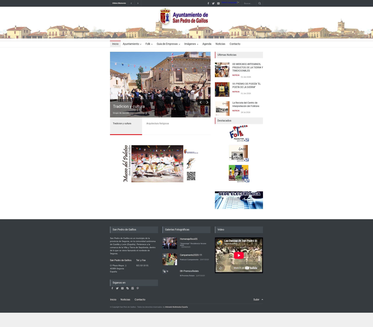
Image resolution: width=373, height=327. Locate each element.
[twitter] (213, 3)
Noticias (220, 43)
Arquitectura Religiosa (132, 106)
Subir (256, 299)
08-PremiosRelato (189, 271)
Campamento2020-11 (191, 255)
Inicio (115, 43)
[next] (207, 102)
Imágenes (190, 43)
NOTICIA (236, 75)
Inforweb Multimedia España (176, 307)
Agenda (207, 43)
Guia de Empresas (167, 43)
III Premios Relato (187, 276)
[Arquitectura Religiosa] (160, 84)
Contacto (235, 43)
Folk (148, 43)
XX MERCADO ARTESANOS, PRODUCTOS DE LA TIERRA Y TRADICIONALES (247, 67)
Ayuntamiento (131, 43)
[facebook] (208, 3)
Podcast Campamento (189, 260)
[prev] (200, 102)
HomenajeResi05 (188, 239)
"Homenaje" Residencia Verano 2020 (193, 244)
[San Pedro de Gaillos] (186, 34)
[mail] (218, 3)
